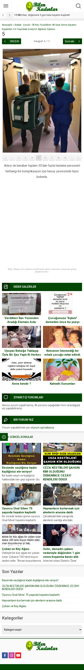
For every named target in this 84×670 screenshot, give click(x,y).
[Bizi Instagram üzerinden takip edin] (11, 655)
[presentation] (3, 15)
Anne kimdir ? (21, 383)
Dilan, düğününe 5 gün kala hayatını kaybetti (42, 15)
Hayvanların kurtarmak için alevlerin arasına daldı (61, 510)
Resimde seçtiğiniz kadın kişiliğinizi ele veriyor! (19, 469)
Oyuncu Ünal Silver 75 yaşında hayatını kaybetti (19, 510)
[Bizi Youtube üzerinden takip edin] (18, 655)
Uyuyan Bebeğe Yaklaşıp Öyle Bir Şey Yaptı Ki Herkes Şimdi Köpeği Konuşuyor (21, 354)
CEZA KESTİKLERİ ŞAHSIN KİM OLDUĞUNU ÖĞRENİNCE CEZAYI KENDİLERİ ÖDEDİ (61, 473)
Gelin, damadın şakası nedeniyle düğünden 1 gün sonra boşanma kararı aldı (61, 553)
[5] (42, 100)
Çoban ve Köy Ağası (15, 549)
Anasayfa (7, 25)
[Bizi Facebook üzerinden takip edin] (5, 655)
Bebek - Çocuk (22, 25)
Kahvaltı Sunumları (62, 383)
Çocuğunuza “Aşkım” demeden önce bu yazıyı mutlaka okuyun (63, 322)
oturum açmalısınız (42, 427)
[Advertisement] (42, 224)
